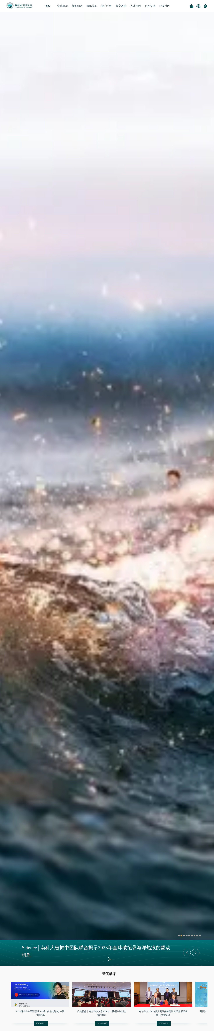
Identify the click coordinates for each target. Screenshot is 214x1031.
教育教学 (121, 5)
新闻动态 (77, 5)
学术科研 (106, 5)
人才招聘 (135, 5)
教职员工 (91, 5)
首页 (48, 5)
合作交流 (150, 5)
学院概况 (62, 5)
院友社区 (164, 5)
